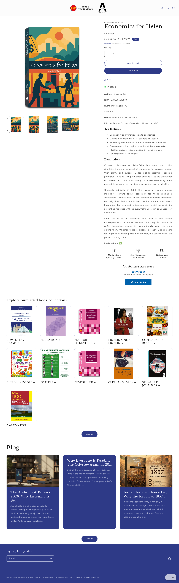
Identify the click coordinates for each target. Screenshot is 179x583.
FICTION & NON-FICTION (120, 341)
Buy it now (133, 71)
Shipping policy (76, 577)
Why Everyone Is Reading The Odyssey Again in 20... (89, 462)
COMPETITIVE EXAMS (16, 341)
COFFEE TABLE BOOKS (152, 341)
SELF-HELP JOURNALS (150, 384)
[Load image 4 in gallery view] (70, 124)
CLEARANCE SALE (120, 382)
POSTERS (46, 382)
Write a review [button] (138, 282)
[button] (5, 8)
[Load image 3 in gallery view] (52, 124)
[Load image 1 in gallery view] (15, 124)
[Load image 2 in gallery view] (33, 124)
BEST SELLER (83, 382)
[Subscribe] (51, 558)
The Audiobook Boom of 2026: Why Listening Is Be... (31, 496)
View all (89, 434)
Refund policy (35, 577)
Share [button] (110, 80)
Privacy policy (47, 577)
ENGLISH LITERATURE (83, 341)
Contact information (91, 577)
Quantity (107, 48)
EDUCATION (49, 340)
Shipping (107, 43)
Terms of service (62, 577)
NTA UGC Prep (16, 424)
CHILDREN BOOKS (19, 382)
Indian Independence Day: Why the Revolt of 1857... (146, 494)
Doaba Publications (20, 577)
